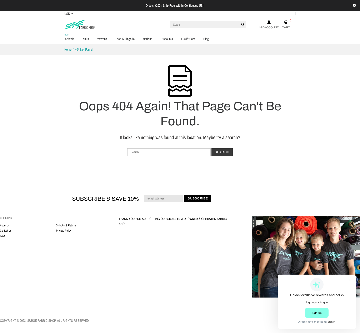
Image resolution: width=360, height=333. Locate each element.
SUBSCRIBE (202, 199)
